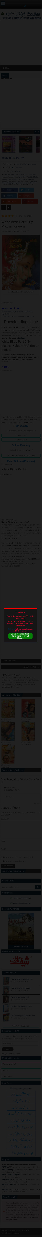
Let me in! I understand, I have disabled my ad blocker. (20, 636)
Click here (11, 629)
